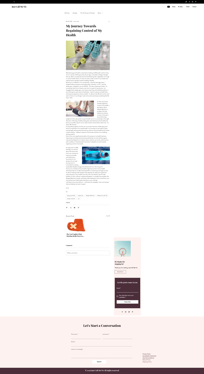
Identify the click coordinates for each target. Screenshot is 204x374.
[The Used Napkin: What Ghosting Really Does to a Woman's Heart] (76, 225)
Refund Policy (147, 360)
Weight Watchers (90, 195)
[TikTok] (186, 2)
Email (119, 288)
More (99, 13)
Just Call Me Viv (19, 6)
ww (79, 198)
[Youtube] (168, 6)
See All (108, 216)
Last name (106, 334)
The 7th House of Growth (87, 13)
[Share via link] (78, 207)
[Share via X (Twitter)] (70, 207)
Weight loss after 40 (102, 195)
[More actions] (109, 21)
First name (74, 334)
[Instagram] (192, 2)
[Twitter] (129, 312)
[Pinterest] (196, 2)
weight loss (80, 195)
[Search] (14, 2)
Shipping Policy (147, 362)
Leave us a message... (77, 349)
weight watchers (71, 198)
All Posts (67, 13)
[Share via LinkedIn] (74, 207)
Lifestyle (75, 13)
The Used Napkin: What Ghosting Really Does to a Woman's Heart (74, 235)
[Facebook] (189, 2)
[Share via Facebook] (66, 207)
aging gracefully (71, 195)
